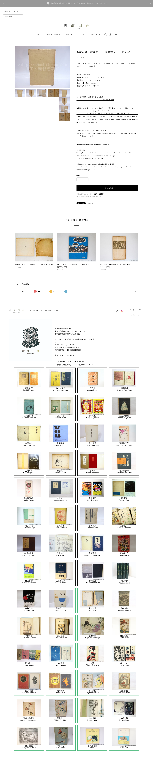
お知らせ (69, 34)
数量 (78, 175)
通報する (90, 203)
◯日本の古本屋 (79, 362)
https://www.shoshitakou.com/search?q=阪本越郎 (95, 100)
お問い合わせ (95, 34)
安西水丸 (124, 747)
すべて (22, 291)
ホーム (39, 34)
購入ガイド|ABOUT (54, 34)
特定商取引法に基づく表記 (53, 310)
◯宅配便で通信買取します (65, 365)
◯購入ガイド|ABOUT (85, 365)
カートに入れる (107, 188)
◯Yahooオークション (63, 362)
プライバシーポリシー (35, 310)
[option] (42, 67)
